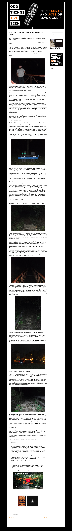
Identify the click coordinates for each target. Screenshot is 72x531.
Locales (30, 27)
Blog (27, 27)
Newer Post (11, 517)
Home (9, 27)
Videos (42, 27)
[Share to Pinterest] (17, 514)
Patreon (51, 27)
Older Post (45, 517)
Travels (19, 27)
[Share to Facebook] (16, 514)
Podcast (23, 27)
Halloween (46, 27)
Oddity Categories (36, 27)
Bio (12, 27)
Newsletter (55, 27)
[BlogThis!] (14, 514)
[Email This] (13, 514)
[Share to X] (15, 514)
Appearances (61, 27)
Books (15, 27)
